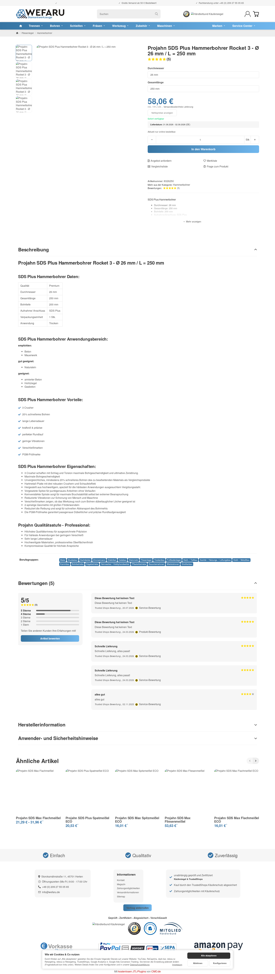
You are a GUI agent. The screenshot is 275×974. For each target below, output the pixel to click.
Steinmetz (133, 559)
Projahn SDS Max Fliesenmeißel (177, 819)
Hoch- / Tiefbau (190, 559)
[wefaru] (40, 14)
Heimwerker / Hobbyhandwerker (115, 564)
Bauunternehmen (156, 564)
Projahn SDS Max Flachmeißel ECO (236, 819)
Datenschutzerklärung (139, 964)
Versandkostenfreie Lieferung (178, 106)
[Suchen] (156, 13)
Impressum (177, 964)
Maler (62, 559)
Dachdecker (85, 559)
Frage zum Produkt (217, 166)
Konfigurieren (220, 963)
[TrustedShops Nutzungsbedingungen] (137, 608)
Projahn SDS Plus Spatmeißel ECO (87, 819)
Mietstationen (173, 564)
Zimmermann (99, 559)
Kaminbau (64, 564)
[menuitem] (20, 26)
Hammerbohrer (181, 185)
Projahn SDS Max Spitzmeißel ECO (137, 819)
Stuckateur (73, 559)
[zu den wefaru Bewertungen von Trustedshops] (134, 928)
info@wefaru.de (51, 892)
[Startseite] (17, 33)
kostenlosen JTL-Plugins (132, 971)
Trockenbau (159, 559)
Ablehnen (197, 963)
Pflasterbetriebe (139, 564)
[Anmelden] (247, 14)
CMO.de (156, 971)
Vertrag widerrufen (137, 908)
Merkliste (212, 160)
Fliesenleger (146, 559)
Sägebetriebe (92, 564)
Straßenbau (187, 564)
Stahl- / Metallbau (241, 559)
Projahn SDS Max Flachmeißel (38, 818)
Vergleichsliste (159, 166)
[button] (203, 59)
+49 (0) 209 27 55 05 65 (231, 2)
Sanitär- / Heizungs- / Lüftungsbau (215, 559)
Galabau (122, 559)
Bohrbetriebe (78, 564)
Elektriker (112, 559)
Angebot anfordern (161, 160)
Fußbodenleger (174, 559)
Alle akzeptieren (209, 955)
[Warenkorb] (256, 14)
